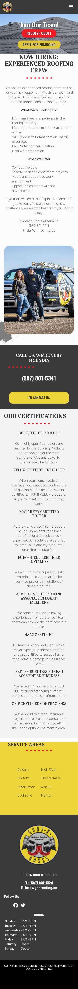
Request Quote (39, 33)
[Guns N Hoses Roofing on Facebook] (15, 905)
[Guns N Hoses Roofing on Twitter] (22, 905)
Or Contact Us (39, 397)
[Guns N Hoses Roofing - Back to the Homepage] (7, 7)
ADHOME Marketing (39, 969)
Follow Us (11, 896)
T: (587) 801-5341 (39, 882)
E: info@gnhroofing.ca (39, 887)
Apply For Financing (39, 44)
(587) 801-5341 (39, 378)
